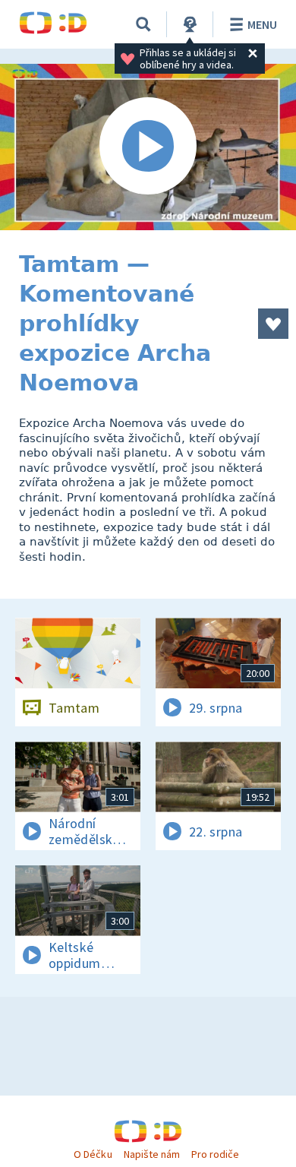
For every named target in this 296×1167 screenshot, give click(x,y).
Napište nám (152, 1154)
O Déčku (93, 1154)
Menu (262, 24)
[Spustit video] (148, 147)
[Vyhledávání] (143, 24)
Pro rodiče (215, 1154)
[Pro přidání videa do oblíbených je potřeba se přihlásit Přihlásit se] (273, 323)
